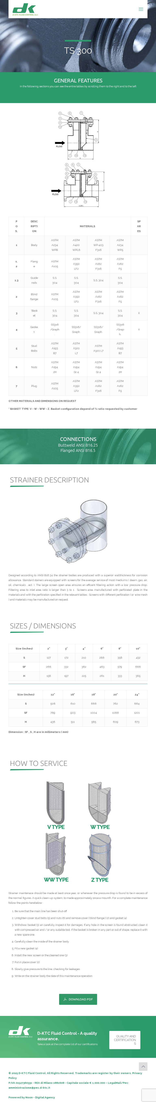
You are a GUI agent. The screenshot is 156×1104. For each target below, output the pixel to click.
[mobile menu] (141, 9)
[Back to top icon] (143, 1066)
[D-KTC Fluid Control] (25, 9)
